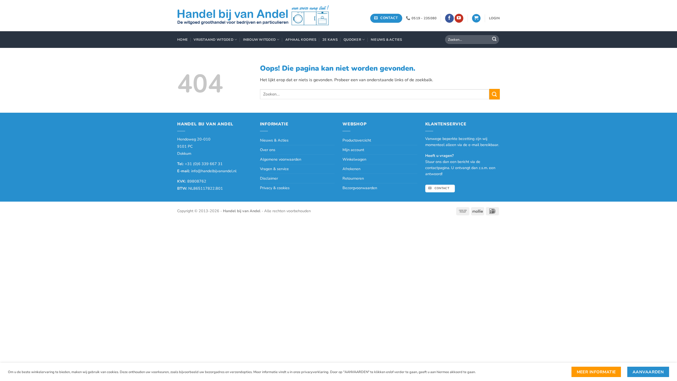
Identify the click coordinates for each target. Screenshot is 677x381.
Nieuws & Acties (386, 39)
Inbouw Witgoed (259, 39)
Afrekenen (351, 168)
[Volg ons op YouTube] (459, 18)
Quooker (352, 39)
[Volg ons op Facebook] (449, 18)
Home (182, 39)
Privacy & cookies (275, 187)
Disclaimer (269, 178)
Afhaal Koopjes (301, 39)
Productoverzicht (356, 140)
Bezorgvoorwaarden (359, 187)
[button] (476, 18)
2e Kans (330, 39)
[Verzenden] (494, 39)
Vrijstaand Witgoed (213, 39)
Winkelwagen (354, 159)
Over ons (267, 149)
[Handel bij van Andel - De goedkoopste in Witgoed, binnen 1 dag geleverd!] (253, 15)
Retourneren (353, 178)
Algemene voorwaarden (280, 159)
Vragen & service (274, 168)
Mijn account (353, 149)
